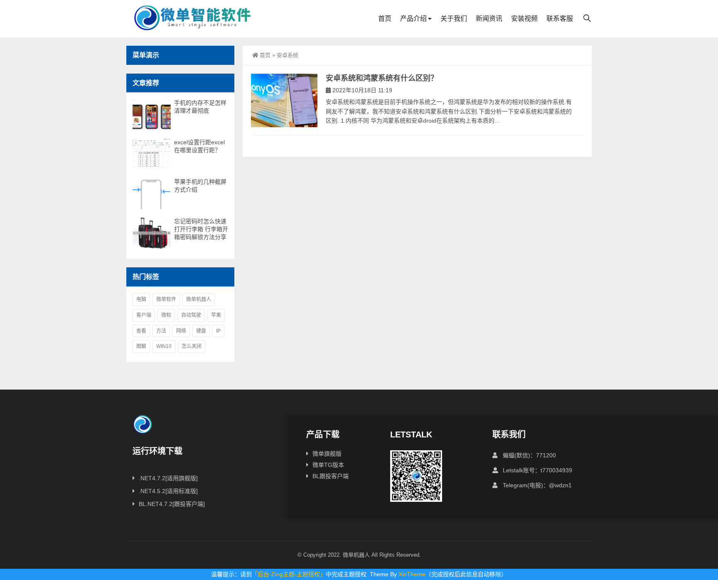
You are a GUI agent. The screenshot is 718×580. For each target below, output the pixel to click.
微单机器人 (198, 299)
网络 (181, 331)
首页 (384, 18)
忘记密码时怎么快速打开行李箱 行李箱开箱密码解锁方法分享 (201, 229)
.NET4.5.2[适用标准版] (168, 491)
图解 (141, 346)
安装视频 (524, 18)
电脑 (141, 299)
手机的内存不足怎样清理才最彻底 (200, 106)
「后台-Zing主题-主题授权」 (289, 574)
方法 (161, 331)
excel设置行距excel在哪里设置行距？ (199, 146)
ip (218, 331)
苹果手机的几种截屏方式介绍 (200, 185)
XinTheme (411, 574)
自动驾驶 (191, 315)
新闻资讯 (489, 18)
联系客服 (559, 18)
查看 (141, 331)
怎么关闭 (192, 346)
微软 (166, 315)
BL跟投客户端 (330, 476)
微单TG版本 (328, 465)
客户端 (143, 315)
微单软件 (166, 299)
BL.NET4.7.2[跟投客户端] (172, 504)
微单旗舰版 (327, 453)
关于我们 (453, 18)
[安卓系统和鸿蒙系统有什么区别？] (284, 100)
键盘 (201, 331)
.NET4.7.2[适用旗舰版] (168, 478)
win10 (164, 346)
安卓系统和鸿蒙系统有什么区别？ (382, 78)
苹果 (216, 315)
